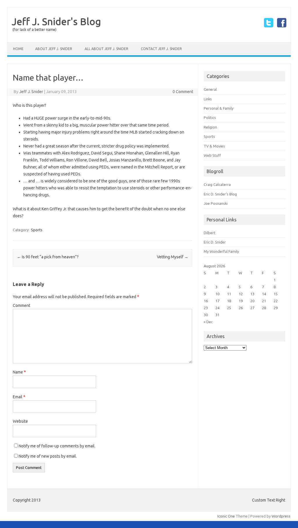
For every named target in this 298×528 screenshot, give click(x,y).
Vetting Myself (172, 257)
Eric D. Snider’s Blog (220, 194)
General (210, 89)
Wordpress (281, 516)
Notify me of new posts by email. (48, 456)
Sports (36, 230)
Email (19, 396)
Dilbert (209, 233)
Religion (210, 127)
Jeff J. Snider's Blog (56, 21)
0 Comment (183, 91)
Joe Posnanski (216, 203)
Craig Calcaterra (217, 184)
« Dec (208, 322)
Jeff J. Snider (31, 91)
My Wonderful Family (221, 251)
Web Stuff (212, 155)
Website (20, 421)
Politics (210, 117)
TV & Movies (214, 146)
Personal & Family (218, 108)
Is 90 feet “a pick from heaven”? (48, 257)
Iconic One (226, 516)
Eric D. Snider (215, 242)
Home (18, 49)
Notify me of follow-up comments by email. (57, 446)
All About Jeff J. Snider (106, 49)
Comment (21, 305)
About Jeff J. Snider (53, 49)
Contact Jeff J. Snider (161, 49)
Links (208, 99)
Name (19, 372)
